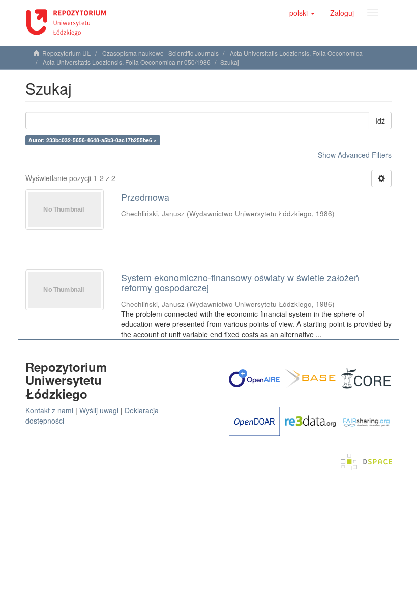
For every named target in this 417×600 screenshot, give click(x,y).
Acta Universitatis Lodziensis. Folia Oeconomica (296, 53)
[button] (302, 12)
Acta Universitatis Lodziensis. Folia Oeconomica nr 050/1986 (127, 61)
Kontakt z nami (49, 410)
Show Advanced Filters (355, 154)
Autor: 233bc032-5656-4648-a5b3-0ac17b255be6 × (92, 140)
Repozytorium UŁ (66, 53)
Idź (380, 120)
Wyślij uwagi (98, 410)
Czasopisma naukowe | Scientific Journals (160, 53)
